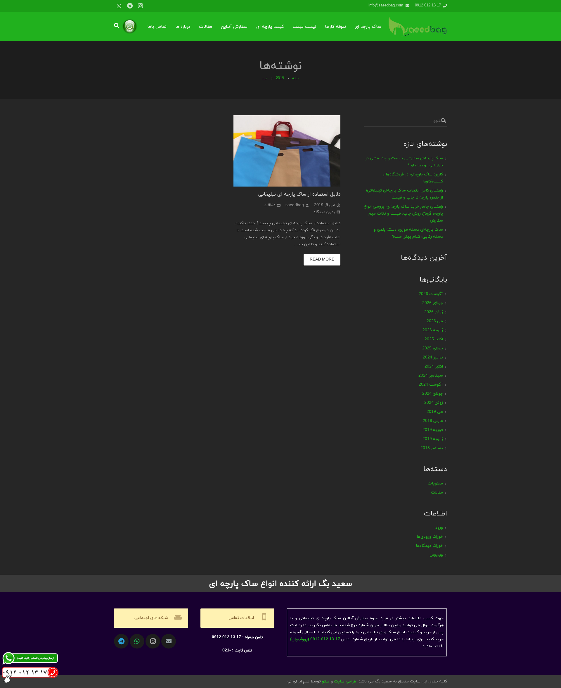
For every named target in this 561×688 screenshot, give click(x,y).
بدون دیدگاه (324, 212)
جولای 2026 (432, 303)
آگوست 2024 (431, 384)
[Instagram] (140, 6)
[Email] (168, 641)
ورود (439, 527)
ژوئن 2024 (433, 403)
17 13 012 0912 (428, 5)
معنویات (435, 483)
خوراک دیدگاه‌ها (429, 546)
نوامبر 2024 (433, 357)
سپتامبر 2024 (430, 375)
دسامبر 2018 (431, 448)
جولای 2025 (432, 348)
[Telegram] (129, 6)
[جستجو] (116, 26)
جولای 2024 (432, 393)
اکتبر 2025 (434, 339)
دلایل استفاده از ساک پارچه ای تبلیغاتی (299, 194)
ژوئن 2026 (433, 312)
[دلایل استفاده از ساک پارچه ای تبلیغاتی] (287, 151)
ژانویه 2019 (433, 439)
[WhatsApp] (119, 6)
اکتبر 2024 (434, 366)
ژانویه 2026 (433, 330)
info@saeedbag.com (385, 5)
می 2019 (435, 412)
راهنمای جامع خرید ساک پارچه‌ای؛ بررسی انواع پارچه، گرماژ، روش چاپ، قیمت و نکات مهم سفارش (403, 213)
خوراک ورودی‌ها (430, 536)
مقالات (270, 205)
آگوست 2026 (431, 294)
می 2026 (435, 321)
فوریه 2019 (433, 430)
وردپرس (436, 555)
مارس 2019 (433, 421)
